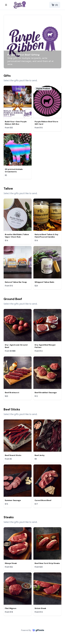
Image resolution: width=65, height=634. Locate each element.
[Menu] (8, 5)
